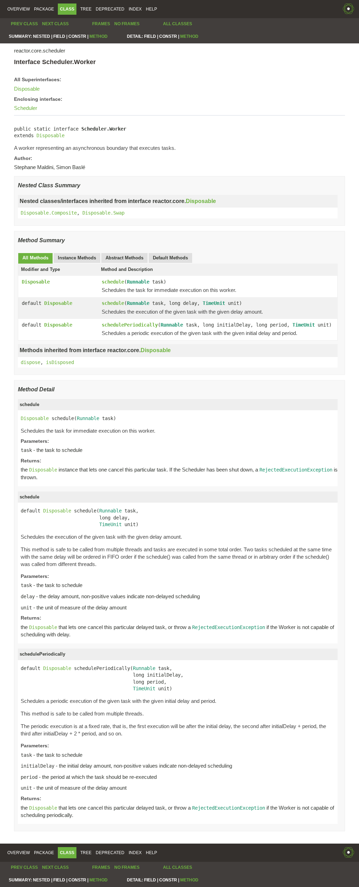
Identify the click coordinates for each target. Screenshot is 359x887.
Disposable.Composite (49, 213)
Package (44, 9)
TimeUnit (214, 303)
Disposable (27, 89)
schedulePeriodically (130, 325)
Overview (18, 9)
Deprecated (110, 9)
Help (151, 9)
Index (135, 9)
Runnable (138, 282)
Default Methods (170, 257)
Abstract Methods (124, 257)
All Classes (177, 23)
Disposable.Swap (103, 213)
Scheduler (25, 108)
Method (98, 36)
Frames (101, 23)
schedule (113, 282)
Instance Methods (77, 257)
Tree (86, 9)
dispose (30, 362)
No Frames (127, 23)
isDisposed (60, 362)
